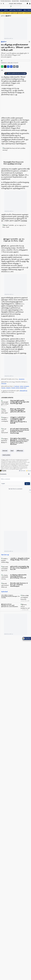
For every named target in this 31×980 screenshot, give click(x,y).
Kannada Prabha (15, 1)
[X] (5, 66)
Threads (13, 388)
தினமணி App (23, 390)
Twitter (21, 386)
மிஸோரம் (20, 450)
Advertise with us (8, 38)
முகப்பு (6, 10)
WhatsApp (3, 383)
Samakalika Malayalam (24, 1)
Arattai (17, 388)
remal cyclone (6, 455)
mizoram (4, 450)
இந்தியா (3, 41)
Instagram (26, 386)
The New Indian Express (6, 1)
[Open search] (3, 3)
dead (12, 450)
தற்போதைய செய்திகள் (15, 10)
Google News (23, 388)
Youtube (3, 388)
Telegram (8, 388)
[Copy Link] (17, 66)
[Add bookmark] (29, 41)
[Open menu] (1, 3)
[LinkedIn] (11, 66)
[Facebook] (8, 66)
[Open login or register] (30, 3)
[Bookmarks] (27, 3)
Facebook (16, 386)
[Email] (14, 66)
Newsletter (21, 379)
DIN (2, 70)
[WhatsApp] (2, 66)
